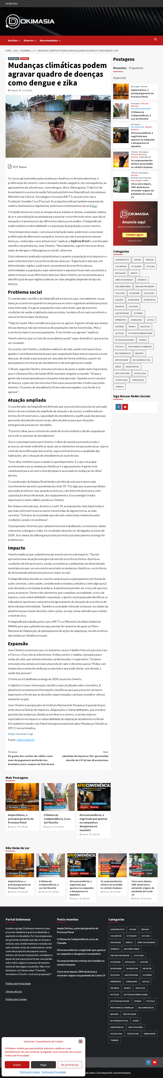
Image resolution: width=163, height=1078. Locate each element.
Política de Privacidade (54, 1072)
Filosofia (60, 800)
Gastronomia (122, 313)
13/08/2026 (95, 834)
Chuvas (137, 260)
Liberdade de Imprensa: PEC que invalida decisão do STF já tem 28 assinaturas (85, 756)
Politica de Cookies (16, 999)
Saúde (146, 180)
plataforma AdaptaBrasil (74, 192)
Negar (43, 1064)
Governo (138, 313)
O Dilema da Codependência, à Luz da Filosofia (57, 818)
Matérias (48, 803)
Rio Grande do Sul (142, 360)
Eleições (84, 807)
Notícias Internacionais (141, 178)
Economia (134, 293)
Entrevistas (150, 300)
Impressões (120, 320)
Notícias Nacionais (124, 340)
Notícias (13, 40)
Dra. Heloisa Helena (144, 286)
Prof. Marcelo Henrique (54, 807)
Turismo (119, 387)
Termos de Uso (14, 991)
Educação (149, 293)
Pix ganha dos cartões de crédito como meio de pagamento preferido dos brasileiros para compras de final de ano (31, 758)
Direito (24, 807)
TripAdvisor (138, 380)
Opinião (142, 340)
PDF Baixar (19, 167)
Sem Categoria (122, 373)
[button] (80, 1041)
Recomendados (49, 40)
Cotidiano (136, 266)
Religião (139, 353)
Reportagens (136, 180)
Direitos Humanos (124, 280)
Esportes (119, 306)
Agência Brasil (25, 740)
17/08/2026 (24, 827)
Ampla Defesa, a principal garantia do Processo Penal (21, 818)
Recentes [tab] (120, 68)
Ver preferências (69, 1064)
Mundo (132, 327)
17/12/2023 (27, 90)
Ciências (134, 152)
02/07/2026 (116, 892)
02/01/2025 (147, 898)
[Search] (156, 39)
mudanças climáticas (57, 178)
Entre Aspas (133, 300)
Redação (14, 90)
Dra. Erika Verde (99, 803)
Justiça (150, 320)
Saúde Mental (145, 157)
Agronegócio (122, 260)
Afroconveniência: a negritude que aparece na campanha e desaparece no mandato (93, 822)
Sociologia (140, 373)
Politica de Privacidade (18, 983)
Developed (103, 1072)
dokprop (13, 827)
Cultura (150, 266)
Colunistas (120, 266)
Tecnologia (121, 380)
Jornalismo (136, 320)
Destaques (13, 58)
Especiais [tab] (119, 78)
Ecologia (120, 293)
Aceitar (17, 1064)
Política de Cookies (30, 1072)
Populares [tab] (136, 68)
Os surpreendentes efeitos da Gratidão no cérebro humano (142, 164)
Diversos (29, 40)
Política (119, 347)
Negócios (145, 327)
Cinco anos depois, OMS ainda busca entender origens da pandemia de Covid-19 (142, 190)
